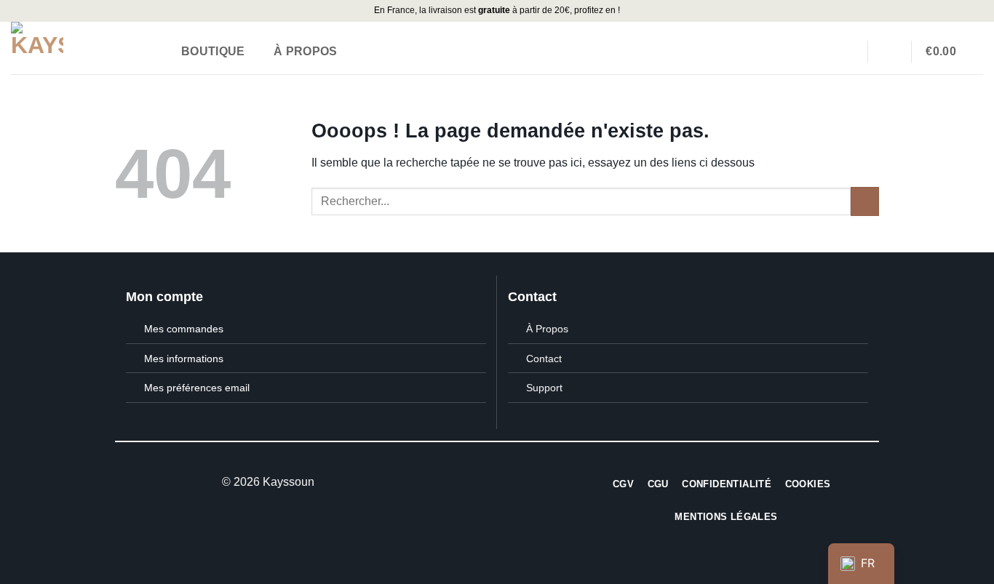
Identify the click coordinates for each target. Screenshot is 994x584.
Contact (544, 358)
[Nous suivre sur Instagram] (497, 482)
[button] (950, 51)
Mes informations (183, 358)
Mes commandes (183, 329)
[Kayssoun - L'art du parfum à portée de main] (81, 48)
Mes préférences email (197, 387)
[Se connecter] (889, 51)
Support (544, 387)
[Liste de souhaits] (847, 51)
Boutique (213, 51)
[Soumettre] (865, 201)
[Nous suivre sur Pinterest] (514, 482)
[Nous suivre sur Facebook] (479, 482)
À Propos (306, 51)
